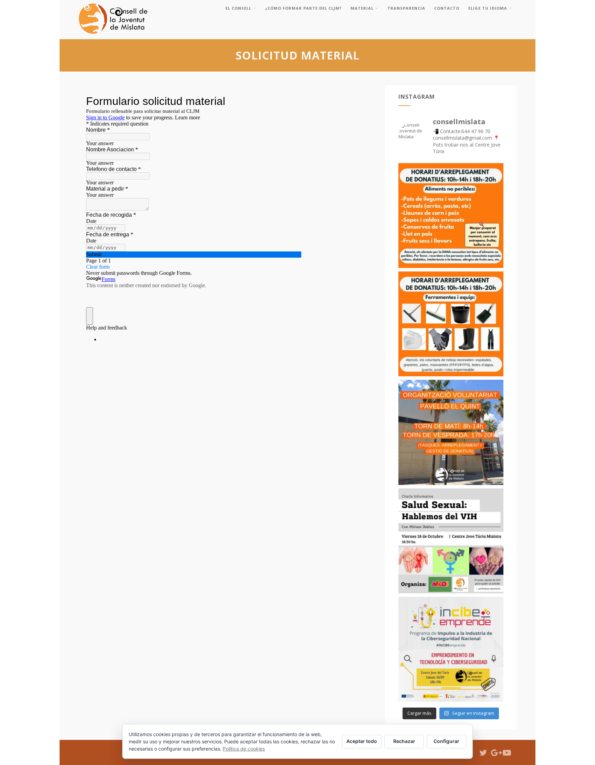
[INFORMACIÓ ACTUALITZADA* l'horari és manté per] (450, 432)
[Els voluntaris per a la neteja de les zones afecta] (450, 323)
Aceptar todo (361, 741)
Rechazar (404, 741)
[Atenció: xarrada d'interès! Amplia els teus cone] (450, 540)
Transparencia (406, 8)
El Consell (238, 8)
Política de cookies (244, 749)
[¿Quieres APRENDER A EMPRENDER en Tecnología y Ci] (450, 649)
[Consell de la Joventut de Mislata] (113, 35)
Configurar (446, 741)
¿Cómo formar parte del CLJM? (303, 8)
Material (362, 8)
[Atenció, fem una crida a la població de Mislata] (450, 215)
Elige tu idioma (487, 8)
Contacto (446, 8)
